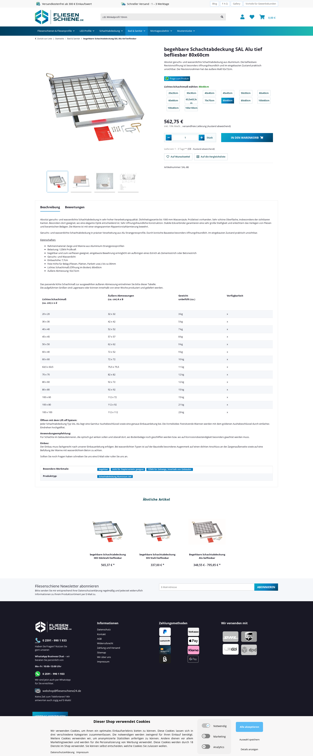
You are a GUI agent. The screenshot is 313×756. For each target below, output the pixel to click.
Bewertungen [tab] (75, 207)
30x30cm (192, 93)
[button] (242, 17)
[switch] (206, 725)
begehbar (103, 469)
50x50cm (246, 93)
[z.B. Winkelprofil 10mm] (222, 16)
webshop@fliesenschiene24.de (62, 691)
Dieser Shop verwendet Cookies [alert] (121, 721)
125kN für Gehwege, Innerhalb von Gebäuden (169, 469)
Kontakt (101, 634)
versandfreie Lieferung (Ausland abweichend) (206, 126)
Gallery (236, 3)
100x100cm (191, 108)
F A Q (225, 3)
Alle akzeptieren (249, 726)
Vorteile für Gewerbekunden (261, 3)
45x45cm (228, 93)
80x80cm (246, 101)
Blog (214, 3)
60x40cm (264, 93)
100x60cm (264, 101)
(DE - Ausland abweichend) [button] (201, 148)
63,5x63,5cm (192, 101)
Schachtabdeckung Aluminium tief (115, 476)
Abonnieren (266, 587)
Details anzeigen (249, 749)
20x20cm (174, 93)
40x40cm (210, 93)
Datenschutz (104, 629)
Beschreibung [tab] (50, 207)
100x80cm (174, 108)
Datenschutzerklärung (90, 590)
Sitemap (101, 652)
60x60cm (174, 101)
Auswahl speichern (249, 739)
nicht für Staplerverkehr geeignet (128, 469)
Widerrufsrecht (105, 643)
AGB (99, 638)
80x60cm (228, 101)
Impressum (103, 661)
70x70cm (210, 101)
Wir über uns (104, 657)
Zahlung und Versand (108, 647)
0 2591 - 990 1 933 (55, 640)
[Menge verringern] (169, 137)
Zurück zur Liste (44, 38)
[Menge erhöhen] (202, 137)
